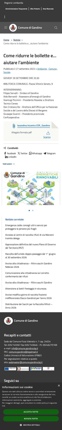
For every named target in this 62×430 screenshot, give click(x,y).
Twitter (24, 153)
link (3, 406)
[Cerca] (56, 27)
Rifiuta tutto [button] (31, 418)
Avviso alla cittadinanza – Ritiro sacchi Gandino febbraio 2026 (28, 265)
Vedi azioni (7, 163)
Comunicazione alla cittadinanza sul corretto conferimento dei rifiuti (27, 274)
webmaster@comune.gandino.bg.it (26, 362)
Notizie (16, 40)
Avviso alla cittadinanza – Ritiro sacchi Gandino (28, 282)
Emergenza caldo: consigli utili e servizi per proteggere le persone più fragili (26, 227)
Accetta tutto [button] (31, 412)
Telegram (51, 153)
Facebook (11, 153)
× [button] (59, 386)
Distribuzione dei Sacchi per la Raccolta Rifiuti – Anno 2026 (28, 305)
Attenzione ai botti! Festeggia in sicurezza (25, 288)
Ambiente (42, 69)
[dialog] (31, 406)
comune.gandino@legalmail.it (23, 352)
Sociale (6, 72)
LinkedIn (12, 157)
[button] (31, 425)
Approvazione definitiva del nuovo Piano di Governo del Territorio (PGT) (30, 246)
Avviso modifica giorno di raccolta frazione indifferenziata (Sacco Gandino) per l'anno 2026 (28, 296)
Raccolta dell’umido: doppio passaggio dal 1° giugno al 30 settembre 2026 (30, 255)
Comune (53, 69)
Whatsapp (37, 153)
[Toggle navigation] (5, 27)
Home (6, 40)
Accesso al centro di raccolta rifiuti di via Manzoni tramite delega (29, 236)
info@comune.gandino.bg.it (24, 348)
